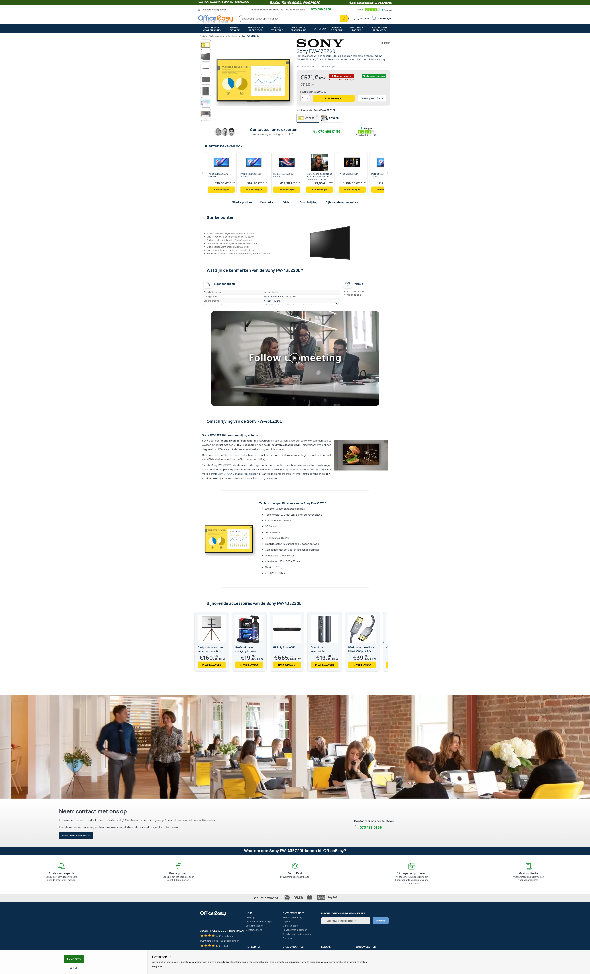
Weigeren (157, 966)
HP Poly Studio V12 (284, 647)
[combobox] (294, 18)
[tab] (295, 217)
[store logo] (215, 19)
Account (364, 18)
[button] (206, 56)
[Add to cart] (221, 190)
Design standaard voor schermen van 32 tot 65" (212, 651)
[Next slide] (383, 642)
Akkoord (74, 959)
